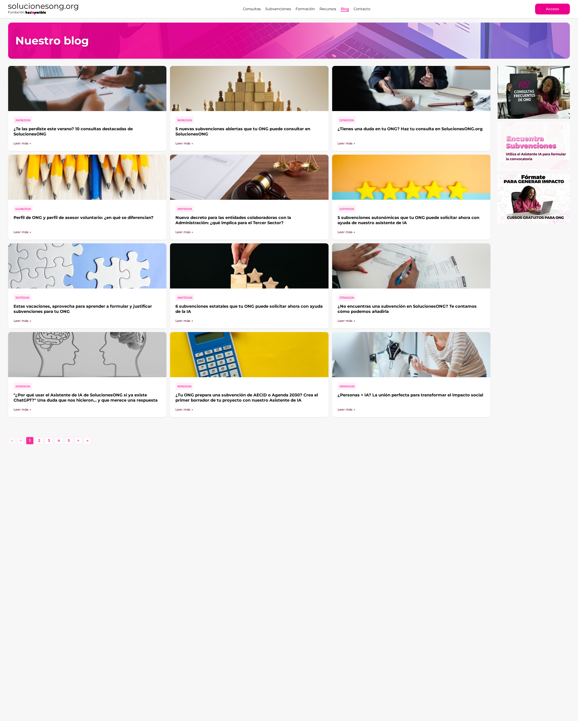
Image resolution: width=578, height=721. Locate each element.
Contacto (362, 9)
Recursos (327, 9)
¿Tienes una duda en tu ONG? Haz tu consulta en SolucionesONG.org (410, 128)
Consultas (252, 9)
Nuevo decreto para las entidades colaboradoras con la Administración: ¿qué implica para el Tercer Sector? (233, 220)
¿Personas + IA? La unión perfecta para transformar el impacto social (410, 395)
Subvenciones (278, 9)
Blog (345, 9)
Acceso (552, 9)
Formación (305, 9)
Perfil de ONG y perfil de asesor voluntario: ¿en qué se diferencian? (84, 217)
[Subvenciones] (534, 146)
